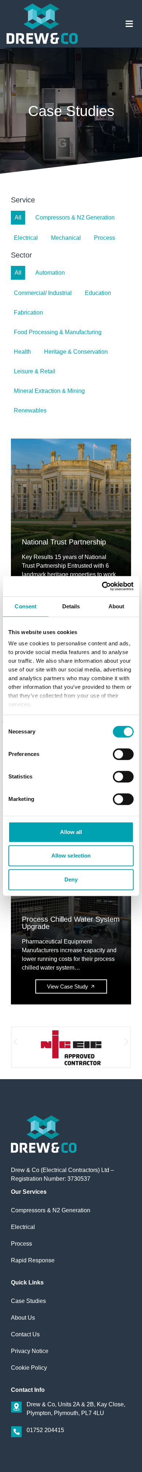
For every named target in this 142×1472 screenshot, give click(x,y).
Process (104, 238)
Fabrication (28, 312)
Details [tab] (71, 606)
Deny (71, 879)
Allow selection (71, 855)
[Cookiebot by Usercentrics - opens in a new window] (102, 586)
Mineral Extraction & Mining (49, 391)
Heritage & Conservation (76, 352)
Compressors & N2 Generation (75, 217)
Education (98, 293)
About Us (23, 1318)
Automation (50, 273)
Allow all (71, 832)
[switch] (123, 754)
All (18, 217)
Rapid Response (33, 1260)
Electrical (26, 238)
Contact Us (25, 1334)
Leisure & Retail (34, 371)
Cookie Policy (29, 1368)
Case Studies (28, 1301)
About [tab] (117, 606)
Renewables (30, 410)
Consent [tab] (25, 606)
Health (22, 352)
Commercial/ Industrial (43, 293)
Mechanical (66, 238)
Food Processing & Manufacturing (58, 332)
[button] (129, 23)
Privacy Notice (29, 1351)
